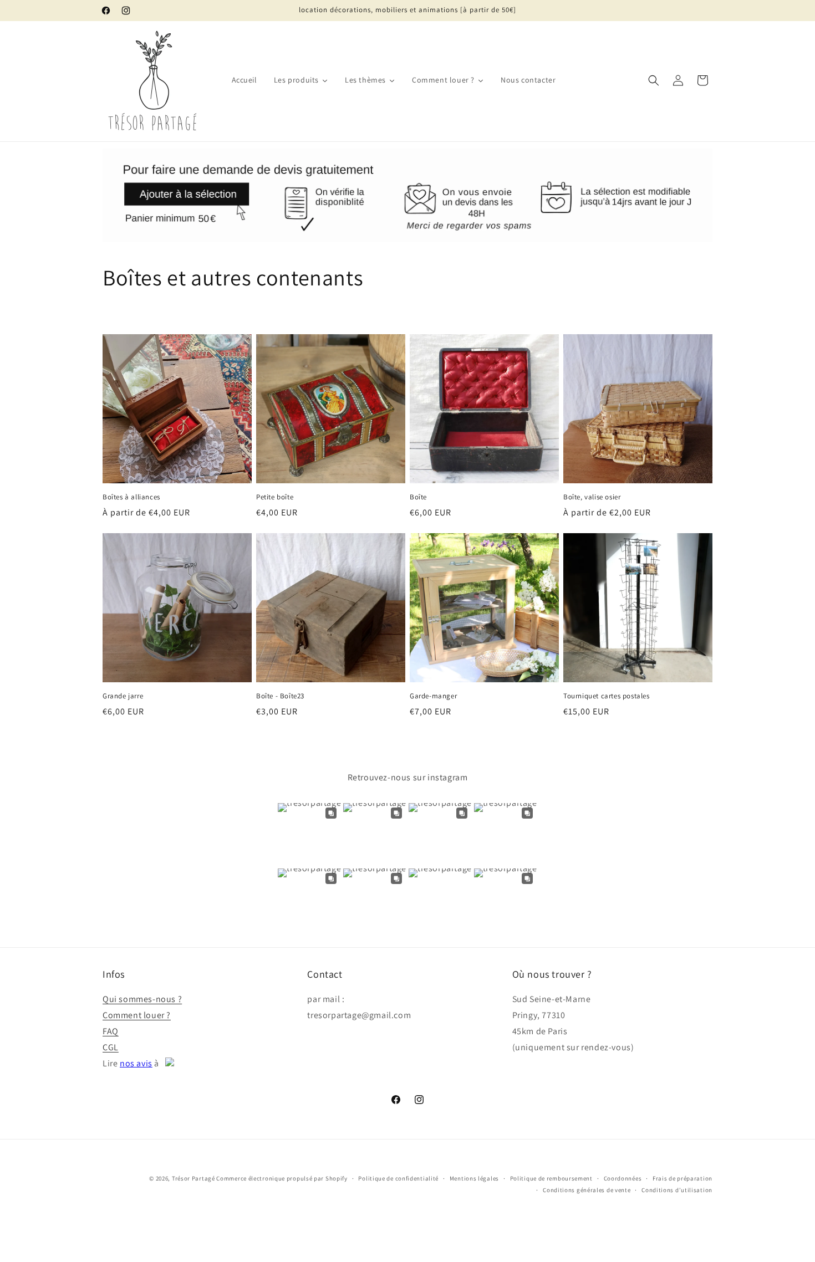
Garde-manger (433, 696)
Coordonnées (623, 1178)
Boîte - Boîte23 (280, 696)
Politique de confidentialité (398, 1178)
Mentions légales (474, 1178)
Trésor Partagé (193, 1178)
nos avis (136, 1063)
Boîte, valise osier (591, 497)
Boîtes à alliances (131, 497)
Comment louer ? (137, 1015)
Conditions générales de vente (586, 1190)
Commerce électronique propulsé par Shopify (281, 1178)
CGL (111, 1047)
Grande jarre (123, 696)
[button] (653, 80)
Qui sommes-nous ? (142, 999)
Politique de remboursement (551, 1178)
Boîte (418, 497)
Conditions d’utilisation (676, 1190)
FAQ (111, 1031)
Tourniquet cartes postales (606, 696)
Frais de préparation (682, 1178)
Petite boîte (274, 497)
